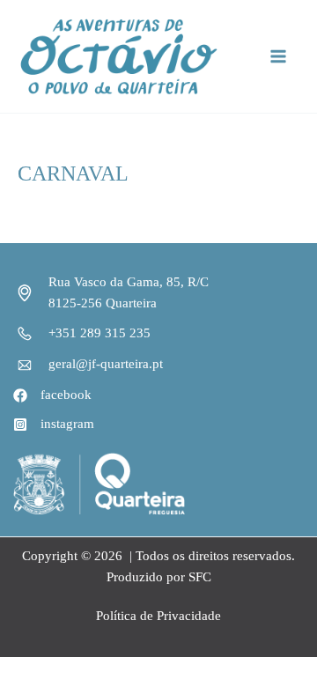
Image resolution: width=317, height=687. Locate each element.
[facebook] (52, 395)
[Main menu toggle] (278, 56)
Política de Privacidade (158, 616)
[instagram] (53, 424)
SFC (199, 577)
